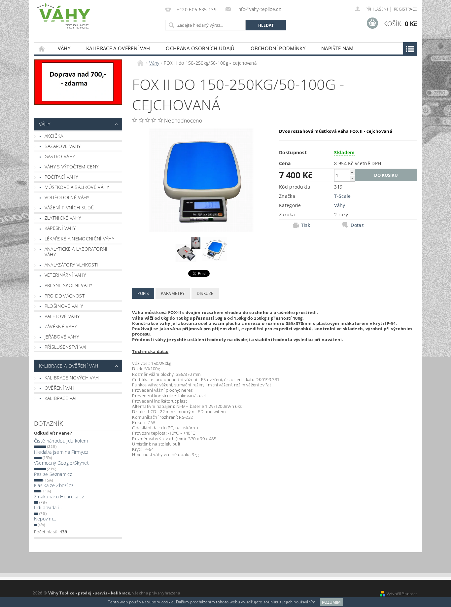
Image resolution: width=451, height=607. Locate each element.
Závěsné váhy (61, 326)
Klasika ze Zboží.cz (53, 485)
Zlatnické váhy (63, 218)
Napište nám (337, 48)
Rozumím (331, 602)
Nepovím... (45, 519)
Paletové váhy (62, 316)
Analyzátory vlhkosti (71, 265)
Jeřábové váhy (62, 337)
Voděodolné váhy (67, 197)
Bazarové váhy (63, 146)
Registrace (405, 9)
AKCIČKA (54, 136)
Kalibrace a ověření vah (118, 48)
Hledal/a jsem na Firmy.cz (61, 452)
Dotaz (357, 225)
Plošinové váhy (64, 306)
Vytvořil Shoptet (402, 593)
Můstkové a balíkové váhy (77, 187)
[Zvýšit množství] (352, 172)
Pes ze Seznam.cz (53, 474)
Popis (143, 293)
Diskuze (205, 293)
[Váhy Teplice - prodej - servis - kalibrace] (63, 16)
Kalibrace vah (62, 398)
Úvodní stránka (42, 48)
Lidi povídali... (48, 507)
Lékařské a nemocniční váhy (79, 238)
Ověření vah (60, 388)
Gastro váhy (60, 156)
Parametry (173, 293)
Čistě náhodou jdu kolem (61, 441)
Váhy (64, 48)
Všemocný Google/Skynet (61, 463)
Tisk (305, 225)
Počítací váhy (61, 177)
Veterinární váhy (65, 275)
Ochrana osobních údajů (200, 48)
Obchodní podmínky (278, 48)
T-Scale (342, 196)
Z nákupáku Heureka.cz (59, 496)
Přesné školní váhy (68, 285)
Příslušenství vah (66, 347)
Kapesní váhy (60, 228)
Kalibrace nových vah (72, 378)
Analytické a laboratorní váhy (76, 252)
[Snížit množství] (352, 178)
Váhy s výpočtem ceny (71, 166)
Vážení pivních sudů (69, 207)
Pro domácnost (65, 296)
